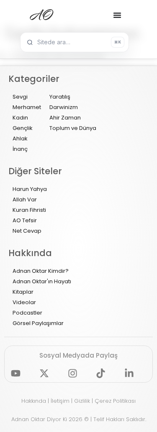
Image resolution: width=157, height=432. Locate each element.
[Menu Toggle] (117, 15)
